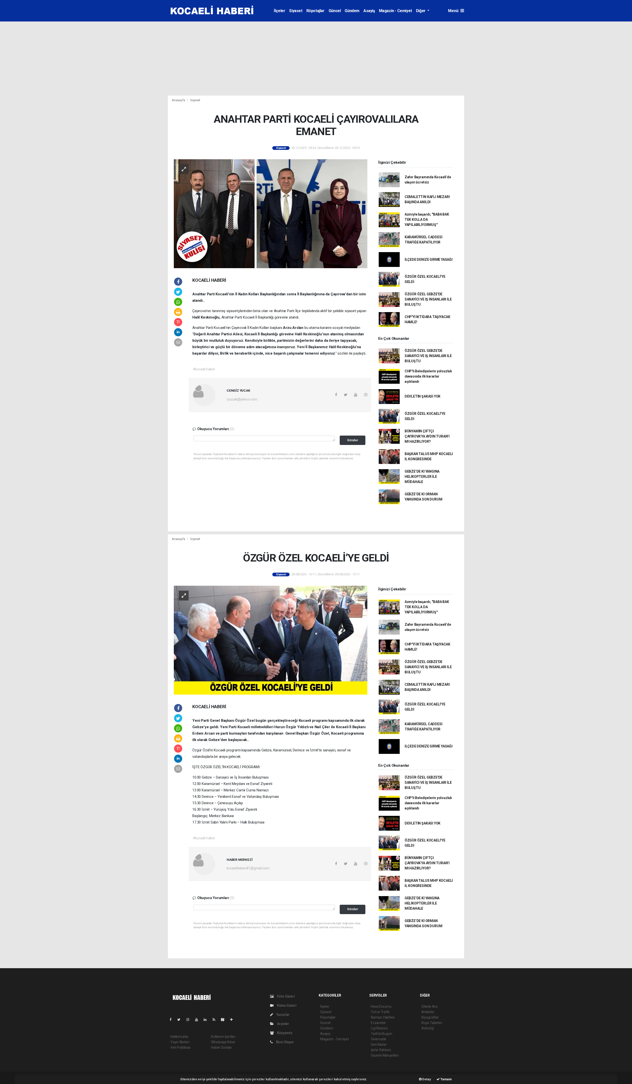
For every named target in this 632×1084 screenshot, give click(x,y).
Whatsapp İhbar (223, 1042)
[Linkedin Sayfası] (207, 1020)
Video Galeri (286, 1005)
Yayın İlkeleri (179, 1042)
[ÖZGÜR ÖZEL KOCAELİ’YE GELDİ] (270, 640)
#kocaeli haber (204, 369)
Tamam (446, 1079)
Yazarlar (283, 1015)
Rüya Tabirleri (431, 1023)
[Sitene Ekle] (233, 1020)
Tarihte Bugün (381, 1034)
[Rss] (216, 1020)
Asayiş (369, 10)
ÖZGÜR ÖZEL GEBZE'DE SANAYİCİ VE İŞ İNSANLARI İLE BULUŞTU (428, 299)
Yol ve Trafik (380, 1012)
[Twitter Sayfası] (180, 1020)
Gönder (352, 440)
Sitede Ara (429, 1006)
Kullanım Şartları (223, 1037)
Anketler (427, 1012)
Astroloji (427, 1028)
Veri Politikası (180, 1047)
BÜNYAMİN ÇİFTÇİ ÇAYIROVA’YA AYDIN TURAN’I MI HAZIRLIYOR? (427, 436)
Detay (426, 1079)
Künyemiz (284, 1033)
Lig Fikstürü (379, 1028)
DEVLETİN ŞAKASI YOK (422, 396)
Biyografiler (430, 1017)
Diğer (421, 10)
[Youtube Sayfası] (198, 1020)
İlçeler (279, 10)
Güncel (335, 10)
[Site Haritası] (224, 1020)
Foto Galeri (285, 996)
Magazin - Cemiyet (395, 10)
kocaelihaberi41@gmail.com (248, 868)
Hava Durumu (381, 1006)
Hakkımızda (179, 1037)
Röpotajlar (315, 10)
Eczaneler (378, 1023)
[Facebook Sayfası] (173, 1020)
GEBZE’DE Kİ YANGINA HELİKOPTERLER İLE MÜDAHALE (422, 476)
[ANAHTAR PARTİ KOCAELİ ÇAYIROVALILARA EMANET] (270, 213)
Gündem (352, 10)
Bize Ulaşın (284, 1042)
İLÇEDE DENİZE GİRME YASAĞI (429, 259)
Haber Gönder (221, 1047)
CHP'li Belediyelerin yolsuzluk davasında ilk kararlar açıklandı (428, 376)
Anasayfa (179, 100)
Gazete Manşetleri (385, 1055)
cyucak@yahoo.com (242, 399)
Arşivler (282, 1024)
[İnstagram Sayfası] (189, 1020)
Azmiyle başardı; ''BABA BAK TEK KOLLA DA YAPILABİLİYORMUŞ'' (427, 219)
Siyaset (295, 10)
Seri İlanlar (379, 1044)
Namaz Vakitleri (383, 1017)
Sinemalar (378, 1039)
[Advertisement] (316, 58)
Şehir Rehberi (381, 1050)
